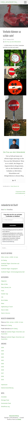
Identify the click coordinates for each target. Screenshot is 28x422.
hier (5, 209)
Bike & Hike (4, 284)
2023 (2, 354)
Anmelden (4, 397)
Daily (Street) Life (15, 186)
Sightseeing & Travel (7, 306)
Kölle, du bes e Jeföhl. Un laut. (9, 257)
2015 (2, 379)
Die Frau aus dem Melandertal (13, 41)
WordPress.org (5, 406)
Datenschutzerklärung (8, 241)
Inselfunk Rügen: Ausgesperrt (9, 268)
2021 (2, 360)
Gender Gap (4, 294)
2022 (2, 357)
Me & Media (4, 300)
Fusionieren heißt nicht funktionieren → (20, 193)
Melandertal (9, 2)
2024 (2, 350)
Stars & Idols (4, 310)
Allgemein (4, 281)
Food (2, 290)
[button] (26, 2)
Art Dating (4, 260)
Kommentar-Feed (6, 403)
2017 (2, 373)
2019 (2, 366)
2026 (2, 347)
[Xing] (15, 180)
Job (2, 297)
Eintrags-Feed (5, 400)
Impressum (4, 384)
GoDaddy (19, 419)
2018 (2, 370)
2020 (2, 363)
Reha (2, 303)
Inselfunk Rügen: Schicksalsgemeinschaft (12, 272)
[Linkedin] (13, 180)
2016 (2, 376)
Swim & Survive (5, 313)
